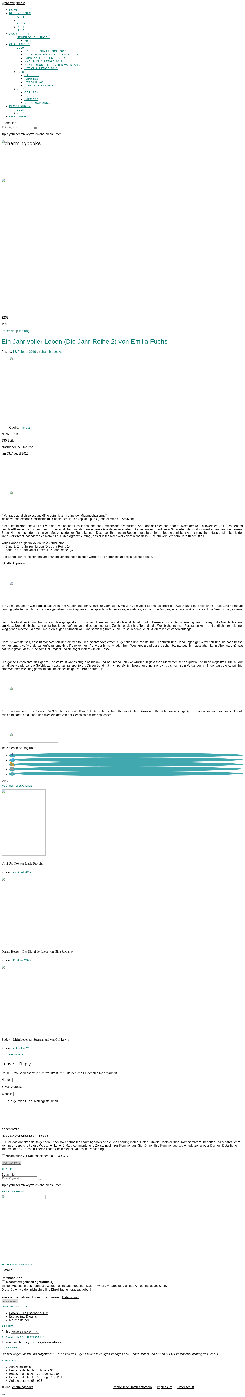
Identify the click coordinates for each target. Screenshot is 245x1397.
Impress (31, 78)
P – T (21, 27)
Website (7, 1093)
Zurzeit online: (19, 1366)
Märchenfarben (19, 1320)
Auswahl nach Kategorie (18, 1342)
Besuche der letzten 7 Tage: (28, 1370)
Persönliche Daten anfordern (132, 1387)
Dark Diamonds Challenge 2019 (51, 54)
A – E (20, 16)
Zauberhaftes (21, 33)
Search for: (9, 123)
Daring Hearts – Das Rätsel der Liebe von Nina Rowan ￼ (38, 951)
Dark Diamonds (37, 102)
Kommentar (10, 1129)
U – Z (21, 30)
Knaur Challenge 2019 (43, 61)
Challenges (19, 44)
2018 (28, 40)
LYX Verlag (33, 82)
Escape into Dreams (23, 1316)
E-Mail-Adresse (13, 1086)
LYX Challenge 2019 (41, 68)
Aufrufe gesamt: (20, 1380)
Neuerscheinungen (33, 37)
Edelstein (33, 95)
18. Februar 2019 (24, 351)
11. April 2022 (22, 960)
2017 (20, 88)
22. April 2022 (22, 872)
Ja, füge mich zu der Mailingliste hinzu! (32, 1101)
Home (13, 9)
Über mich (18, 116)
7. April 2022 (21, 1048)
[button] (12, 755)
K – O (21, 23)
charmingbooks (51, 351)
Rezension (9, 331)
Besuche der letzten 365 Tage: (30, 1377)
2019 (20, 47)
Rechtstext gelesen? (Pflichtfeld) (29, 1282)
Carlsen (31, 75)
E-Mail (7, 1270)
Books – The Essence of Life (28, 1313)
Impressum (164, 1387)
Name (7, 1079)
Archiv (6, 1331)
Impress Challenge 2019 (45, 57)
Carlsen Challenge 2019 (45, 51)
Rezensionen (20, 13)
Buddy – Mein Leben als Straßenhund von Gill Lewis (35, 1039)
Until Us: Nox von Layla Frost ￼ (22, 863)
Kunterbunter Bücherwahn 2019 (52, 64)
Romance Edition (39, 85)
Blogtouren (20, 106)
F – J (20, 20)
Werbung (23, 331)
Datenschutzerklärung (89, 1149)
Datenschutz (12, 1278)
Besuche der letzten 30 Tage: (29, 1373)
